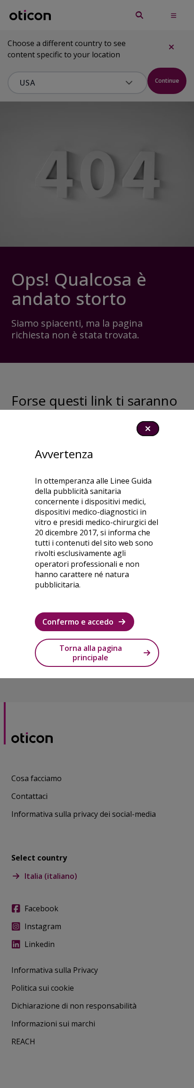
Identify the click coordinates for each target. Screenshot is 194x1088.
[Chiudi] (148, 428)
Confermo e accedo (77, 622)
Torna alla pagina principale (90, 653)
